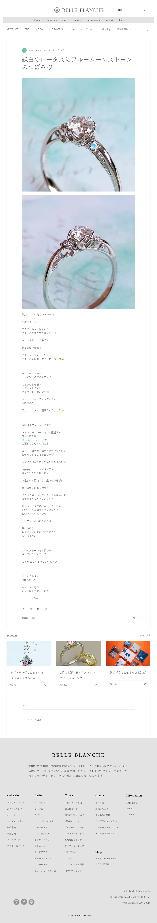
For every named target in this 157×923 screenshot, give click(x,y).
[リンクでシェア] (45, 608)
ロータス (26, 598)
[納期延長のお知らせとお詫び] (128, 653)
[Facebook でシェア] (23, 608)
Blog (36, 598)
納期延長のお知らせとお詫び (128, 672)
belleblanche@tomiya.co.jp (136, 891)
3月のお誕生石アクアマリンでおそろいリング (77, 675)
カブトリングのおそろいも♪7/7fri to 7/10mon (26, 675)
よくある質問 (56, 29)
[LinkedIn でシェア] (38, 608)
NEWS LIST (12, 29)
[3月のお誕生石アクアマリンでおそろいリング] (78, 653)
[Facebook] (24, 902)
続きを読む (122, 29)
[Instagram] (16, 902)
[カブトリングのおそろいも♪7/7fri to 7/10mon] (29, 653)
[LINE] (31, 902)
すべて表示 (145, 635)
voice (72, 29)
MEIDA (39, 29)
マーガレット (87, 29)
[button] (64, 20)
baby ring (105, 29)
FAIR (27, 29)
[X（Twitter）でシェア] (30, 608)
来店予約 (99, 803)
